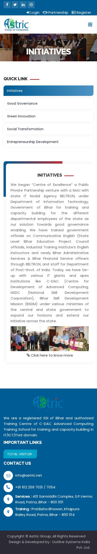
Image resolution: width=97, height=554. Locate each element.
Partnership (57, 12)
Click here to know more (52, 355)
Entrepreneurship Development (33, 141)
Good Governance (22, 103)
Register (83, 12)
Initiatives (15, 90)
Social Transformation (25, 129)
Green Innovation (21, 116)
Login (35, 12)
